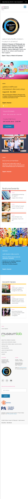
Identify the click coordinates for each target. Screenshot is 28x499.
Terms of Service (9, 422)
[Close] (26, 2)
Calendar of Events (23, 367)
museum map (4, 346)
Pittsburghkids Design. (12, 413)
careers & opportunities (7, 350)
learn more (6, 103)
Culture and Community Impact (8, 342)
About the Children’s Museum (8, 340)
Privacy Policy (3, 422)
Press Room (4, 352)
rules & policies (5, 348)
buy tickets (8, 126)
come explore (4, 328)
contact (3, 354)
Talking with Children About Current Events (11, 344)
